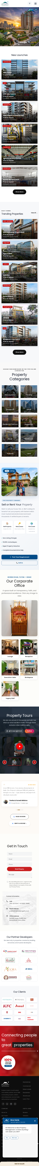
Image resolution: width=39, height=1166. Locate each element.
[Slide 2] (18, 44)
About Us (4, 1112)
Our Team (5, 1116)
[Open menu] (35, 4)
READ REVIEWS (19, 817)
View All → (34, 213)
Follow (29, 731)
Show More (19, 192)
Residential (26, 1092)
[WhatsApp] (15, 1103)
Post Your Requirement (20, 557)
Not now (14, 1137)
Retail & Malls (27, 1089)
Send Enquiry (19, 869)
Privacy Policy (10, 1161)
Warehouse (26, 1096)
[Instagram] (11, 1103)
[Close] (35, 1121)
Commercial (27, 1086)
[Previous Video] (4, 762)
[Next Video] (34, 762)
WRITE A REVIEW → (19, 823)
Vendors (25, 1116)
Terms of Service (21, 1161)
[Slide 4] (21, 44)
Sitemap (30, 1161)
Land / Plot (26, 1099)
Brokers (25, 1112)
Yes (7, 1137)
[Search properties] (30, 4)
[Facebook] (3, 1103)
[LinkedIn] (7, 1103)
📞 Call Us (19, 563)
